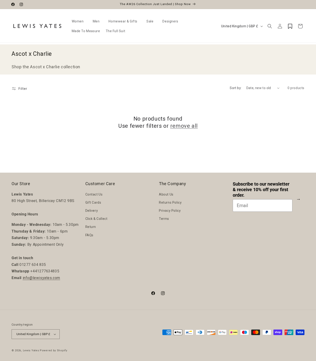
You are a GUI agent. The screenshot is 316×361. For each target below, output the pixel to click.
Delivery (91, 210)
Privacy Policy (170, 210)
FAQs (89, 235)
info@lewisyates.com (41, 278)
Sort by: (236, 88)
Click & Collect (96, 219)
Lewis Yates (31, 350)
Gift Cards (93, 202)
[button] (79, 21)
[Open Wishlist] (290, 26)
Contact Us (94, 194)
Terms (164, 219)
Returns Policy (170, 202)
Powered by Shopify (53, 350)
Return (90, 227)
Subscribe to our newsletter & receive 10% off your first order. (261, 189)
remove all (184, 126)
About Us (166, 194)
